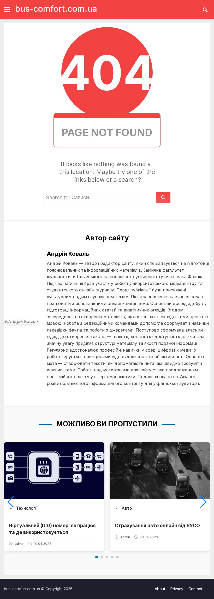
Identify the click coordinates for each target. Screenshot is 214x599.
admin (20, 543)
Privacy (176, 588)
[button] (10, 502)
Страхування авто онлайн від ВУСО (157, 525)
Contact (195, 588)
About (160, 588)
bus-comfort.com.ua (56, 9)
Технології (26, 508)
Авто (127, 508)
